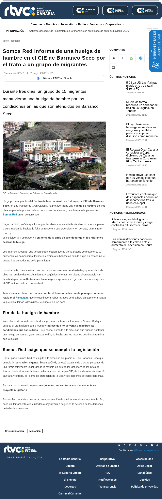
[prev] (149, 30)
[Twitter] (130, 445)
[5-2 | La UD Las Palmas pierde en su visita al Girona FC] (116, 86)
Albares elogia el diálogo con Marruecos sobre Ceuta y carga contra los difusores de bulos (132, 222)
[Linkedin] (146, 445)
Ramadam (22, 297)
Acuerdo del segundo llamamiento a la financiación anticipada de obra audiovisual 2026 (79, 30)
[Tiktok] (135, 445)
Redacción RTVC (14, 73)
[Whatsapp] (157, 445)
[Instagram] (141, 445)
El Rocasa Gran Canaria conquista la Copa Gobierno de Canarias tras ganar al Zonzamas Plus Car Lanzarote (142, 155)
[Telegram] (141, 58)
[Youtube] (119, 445)
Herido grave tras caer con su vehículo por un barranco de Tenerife (140, 177)
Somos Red (10, 214)
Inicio (6, 40)
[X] (113, 58)
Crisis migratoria (14, 431)
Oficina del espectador (146, 450)
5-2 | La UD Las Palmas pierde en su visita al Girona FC (141, 85)
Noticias (16, 40)
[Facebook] (122, 58)
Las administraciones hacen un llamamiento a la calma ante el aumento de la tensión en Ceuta (131, 242)
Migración (34, 431)
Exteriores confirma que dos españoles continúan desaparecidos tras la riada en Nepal (142, 198)
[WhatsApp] (132, 58)
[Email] (113, 67)
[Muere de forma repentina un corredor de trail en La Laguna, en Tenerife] (116, 105)
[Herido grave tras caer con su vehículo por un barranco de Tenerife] (116, 178)
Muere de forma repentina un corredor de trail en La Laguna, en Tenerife (142, 106)
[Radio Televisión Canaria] (30, 10)
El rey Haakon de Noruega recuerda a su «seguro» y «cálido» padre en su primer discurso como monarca (142, 130)
